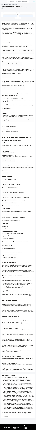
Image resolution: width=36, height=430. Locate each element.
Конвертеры (6, 4)
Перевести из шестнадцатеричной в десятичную (12, 412)
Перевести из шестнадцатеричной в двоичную (11, 403)
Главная (2, 4)
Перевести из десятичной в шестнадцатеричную (12, 399)
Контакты (25, 428)
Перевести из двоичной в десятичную (10, 383)
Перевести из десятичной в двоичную (10, 391)
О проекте (25, 427)
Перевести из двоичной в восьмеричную (10, 379)
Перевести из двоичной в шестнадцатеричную (11, 387)
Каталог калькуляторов (16, 427)
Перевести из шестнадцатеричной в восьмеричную (12, 407)
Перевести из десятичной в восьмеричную (11, 395)
